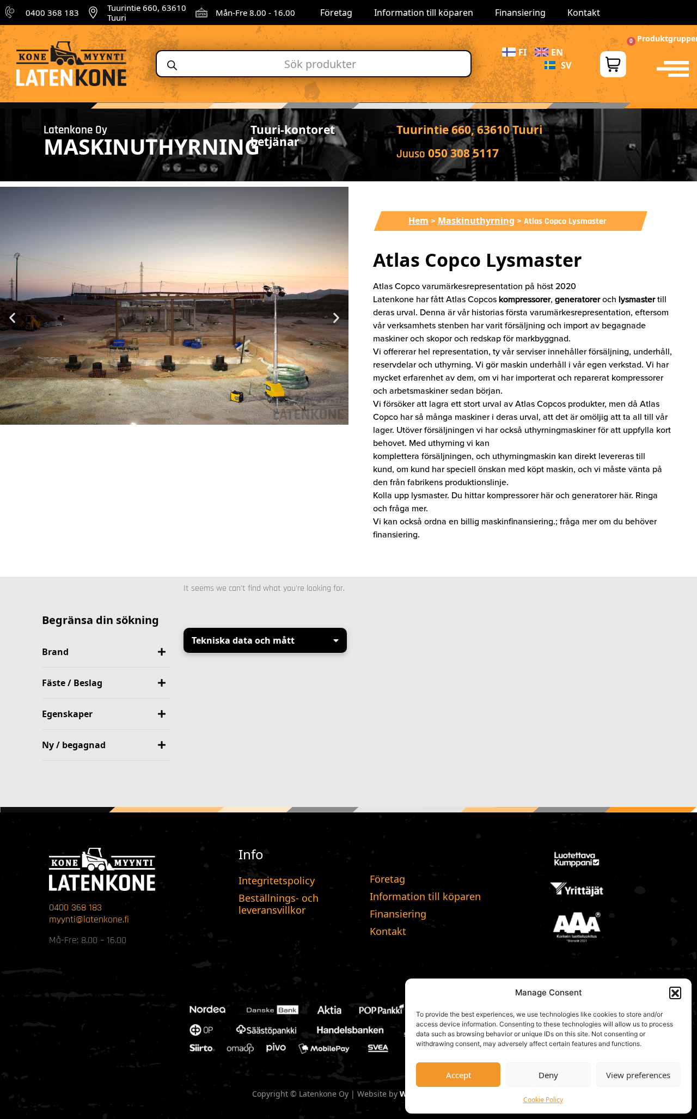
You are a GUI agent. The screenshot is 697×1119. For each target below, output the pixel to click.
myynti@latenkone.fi (89, 919)
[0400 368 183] (11, 13)
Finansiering (520, 13)
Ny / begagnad (74, 745)
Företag (336, 13)
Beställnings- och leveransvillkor (279, 903)
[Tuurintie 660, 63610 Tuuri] (93, 13)
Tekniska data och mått (243, 640)
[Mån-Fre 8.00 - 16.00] (201, 13)
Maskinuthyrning (476, 221)
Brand (55, 652)
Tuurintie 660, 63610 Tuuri (146, 12)
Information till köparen (423, 13)
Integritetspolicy (277, 880)
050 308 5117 (463, 153)
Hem (418, 221)
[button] (675, 992)
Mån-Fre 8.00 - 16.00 (255, 12)
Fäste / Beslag (72, 683)
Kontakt (583, 13)
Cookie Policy (543, 1099)
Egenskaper (67, 714)
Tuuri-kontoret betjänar (292, 135)
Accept (458, 1074)
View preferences (638, 1074)
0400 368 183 (52, 12)
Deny (548, 1074)
